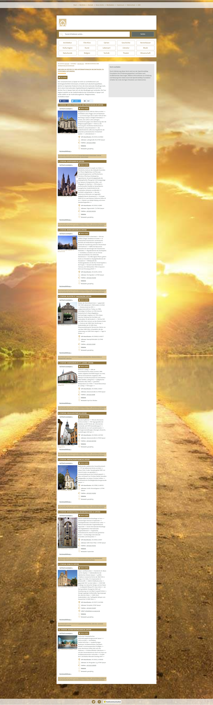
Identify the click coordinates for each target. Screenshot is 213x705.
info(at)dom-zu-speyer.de (92, 611)
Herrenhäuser (145, 42)
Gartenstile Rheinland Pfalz (84, 624)
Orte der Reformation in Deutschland (87, 155)
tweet (76, 101)
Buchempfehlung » (65, 151)
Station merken (84, 108)
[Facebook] (99, 702)
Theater (126, 53)
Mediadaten (110, 5)
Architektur (67, 42)
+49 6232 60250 (91, 211)
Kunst (87, 47)
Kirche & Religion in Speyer (84, 224)
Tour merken (63, 77)
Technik (106, 53)
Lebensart (106, 47)
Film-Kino (87, 42)
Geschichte (126, 42)
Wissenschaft (145, 53)
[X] (93, 702)
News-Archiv (100, 5)
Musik (145, 47)
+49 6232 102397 (91, 608)
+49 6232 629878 (91, 665)
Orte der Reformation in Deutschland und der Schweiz (79, 156)
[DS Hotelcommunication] (112, 701)
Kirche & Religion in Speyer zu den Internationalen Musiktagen (89, 226)
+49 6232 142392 (91, 493)
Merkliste (82, 5)
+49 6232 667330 (91, 441)
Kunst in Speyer (84, 157)
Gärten (106, 42)
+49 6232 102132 (91, 546)
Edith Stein (69, 359)
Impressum (120, 5)
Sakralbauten (80, 64)
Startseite (66, 64)
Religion (87, 53)
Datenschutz (131, 5)
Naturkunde (67, 53)
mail (88, 101)
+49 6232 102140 (91, 278)
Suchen (143, 34)
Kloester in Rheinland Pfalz (84, 357)
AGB (139, 5)
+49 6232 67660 (91, 143)
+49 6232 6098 (90, 395)
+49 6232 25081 (90, 344)
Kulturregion (67, 47)
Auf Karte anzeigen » (66, 108)
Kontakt (90, 5)
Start (75, 5)
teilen (64, 101)
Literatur (126, 47)
